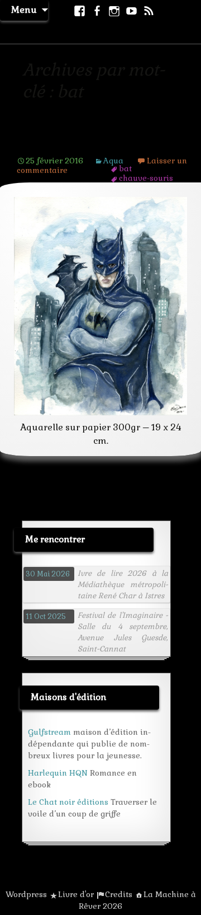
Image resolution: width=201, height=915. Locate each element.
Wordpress (26, 894)
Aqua (113, 161)
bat (125, 168)
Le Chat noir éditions (68, 802)
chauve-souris (146, 178)
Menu (24, 10)
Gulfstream (49, 732)
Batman (40, 143)
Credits (118, 894)
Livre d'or (76, 894)
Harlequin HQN (58, 773)
